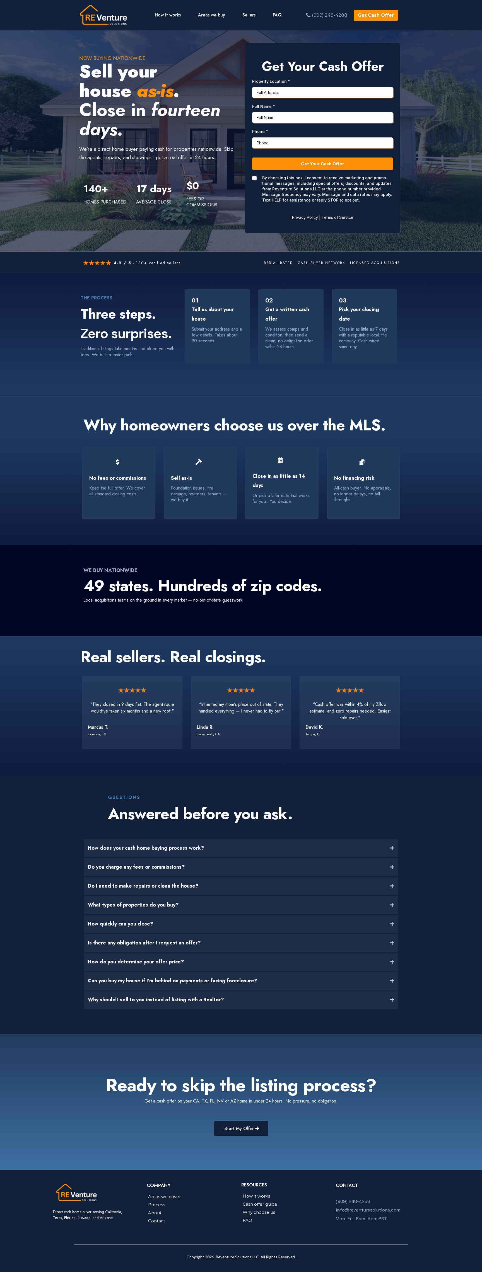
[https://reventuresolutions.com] (103, 15)
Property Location (271, 81)
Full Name (263, 106)
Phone (260, 131)
